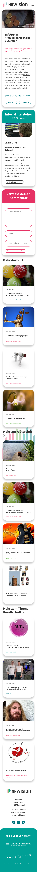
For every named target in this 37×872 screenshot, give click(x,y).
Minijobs (7, 97)
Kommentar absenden (15, 251)
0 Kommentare (23, 52)
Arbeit (6, 95)
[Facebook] (13, 822)
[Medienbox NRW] (18, 836)
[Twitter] (23, 822)
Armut (10, 95)
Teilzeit (28, 95)
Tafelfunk (26, 75)
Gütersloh (29, 48)
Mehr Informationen (14, 182)
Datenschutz (6, 864)
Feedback (25, 102)
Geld (11, 97)
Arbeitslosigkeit (18, 97)
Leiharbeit (22, 95)
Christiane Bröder (22, 72)
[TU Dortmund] (18, 855)
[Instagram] (18, 822)
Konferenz (16, 95)
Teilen (12, 102)
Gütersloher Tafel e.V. (20, 48)
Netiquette (18, 864)
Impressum (31, 864)
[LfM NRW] (18, 846)
